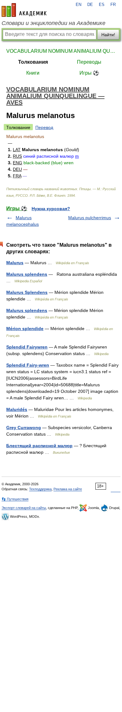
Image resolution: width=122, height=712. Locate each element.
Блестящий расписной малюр (39, 445)
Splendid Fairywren (27, 346)
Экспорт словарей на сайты (24, 508)
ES (101, 4)
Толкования (33, 62)
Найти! (108, 34)
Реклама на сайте (67, 489)
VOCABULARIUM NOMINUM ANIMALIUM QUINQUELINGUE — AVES (61, 51)
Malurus (14, 262)
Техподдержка (40, 489)
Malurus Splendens (27, 292)
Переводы (89, 62)
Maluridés (16, 409)
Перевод (44, 127)
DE (90, 4)
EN (78, 4)
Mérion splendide (24, 328)
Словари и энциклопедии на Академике (53, 23)
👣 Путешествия (15, 499)
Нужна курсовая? (51, 208)
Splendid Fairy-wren (27, 365)
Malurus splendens (26, 274)
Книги (32, 73)
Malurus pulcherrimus (89, 217)
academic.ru (24, 10)
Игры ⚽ (89, 73)
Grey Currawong (23, 427)
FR (113, 4)
